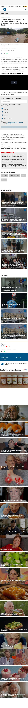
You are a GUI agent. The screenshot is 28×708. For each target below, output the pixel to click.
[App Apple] (2, 351)
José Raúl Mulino (10, 6)
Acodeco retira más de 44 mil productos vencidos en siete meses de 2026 (13, 234)
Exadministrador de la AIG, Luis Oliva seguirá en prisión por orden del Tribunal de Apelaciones (13, 289)
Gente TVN (3, 355)
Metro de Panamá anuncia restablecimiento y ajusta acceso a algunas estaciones (14, 155)
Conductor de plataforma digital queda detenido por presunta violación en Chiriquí (14, 320)
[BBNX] (2, 364)
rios (23, 175)
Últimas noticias (4, 6)
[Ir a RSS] (10, 346)
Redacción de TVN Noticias (8, 48)
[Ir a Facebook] (1, 346)
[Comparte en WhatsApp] (7, 53)
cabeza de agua (15, 175)
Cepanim (16, 6)
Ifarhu (20, 6)
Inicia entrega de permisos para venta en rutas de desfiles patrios (13, 160)
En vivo (25, 6)
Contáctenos (3, 359)
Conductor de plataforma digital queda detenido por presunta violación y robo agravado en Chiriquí (14, 335)
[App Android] (5, 351)
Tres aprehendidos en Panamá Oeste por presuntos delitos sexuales (13, 250)
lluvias (4, 180)
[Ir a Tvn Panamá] (13, 9)
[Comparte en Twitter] (4, 53)
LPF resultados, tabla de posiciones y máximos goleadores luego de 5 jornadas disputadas (13, 304)
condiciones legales (12, 122)
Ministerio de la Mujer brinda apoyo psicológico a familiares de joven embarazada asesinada (12, 203)
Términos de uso (4, 357)
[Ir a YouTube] (7, 346)
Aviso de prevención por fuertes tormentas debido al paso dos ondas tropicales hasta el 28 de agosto (13, 219)
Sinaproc (4, 175)
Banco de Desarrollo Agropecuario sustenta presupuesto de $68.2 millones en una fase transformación (13, 265)
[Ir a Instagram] (4, 346)
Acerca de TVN (18, 357)
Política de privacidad (19, 355)
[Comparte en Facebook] (1, 53)
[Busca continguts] (26, 9)
